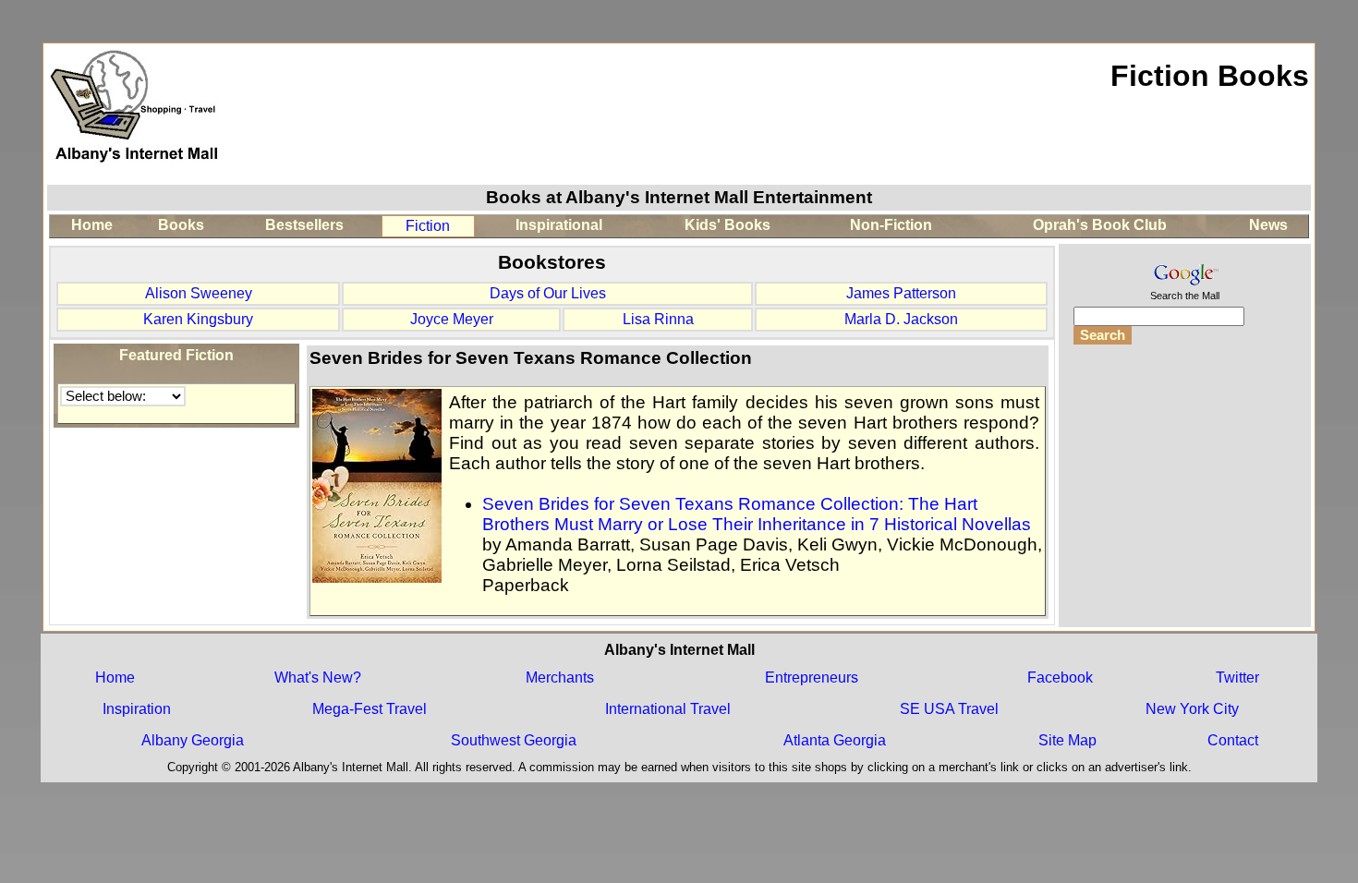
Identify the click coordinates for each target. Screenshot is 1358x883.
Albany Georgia (192, 740)
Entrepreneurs (811, 677)
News (1268, 225)
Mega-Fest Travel (369, 709)
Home (92, 225)
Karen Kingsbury (198, 319)
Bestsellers (304, 225)
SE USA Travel (949, 709)
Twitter (1237, 677)
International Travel (668, 709)
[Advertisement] (1184, 484)
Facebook (1060, 677)
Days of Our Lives (548, 293)
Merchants (560, 677)
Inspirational (558, 225)
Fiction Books (1209, 75)
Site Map (1067, 740)
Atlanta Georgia (834, 740)
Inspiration (137, 709)
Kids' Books (727, 225)
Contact (1232, 740)
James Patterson (901, 293)
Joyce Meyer (451, 319)
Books (181, 225)
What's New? (317, 677)
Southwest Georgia (513, 740)
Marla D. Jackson (901, 319)
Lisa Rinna (658, 319)
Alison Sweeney (198, 293)
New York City (1192, 709)
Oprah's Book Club (1100, 225)
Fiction (428, 226)
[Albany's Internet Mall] (136, 174)
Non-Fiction (891, 225)
